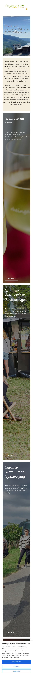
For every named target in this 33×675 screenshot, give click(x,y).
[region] (16, 658)
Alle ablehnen (16, 671)
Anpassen (16, 666)
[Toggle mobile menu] (27, 9)
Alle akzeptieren (16, 662)
